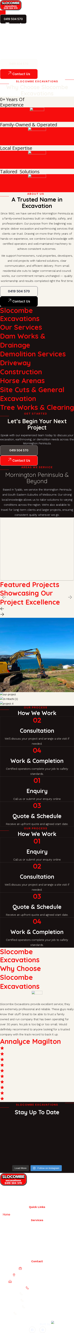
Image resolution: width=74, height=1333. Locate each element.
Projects (53, 1214)
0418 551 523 (43, 1306)
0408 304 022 (44, 1300)
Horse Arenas (37, 1244)
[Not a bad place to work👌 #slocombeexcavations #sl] (37, 1157)
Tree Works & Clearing (37, 1255)
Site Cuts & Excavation (37, 1250)
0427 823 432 (38, 1313)
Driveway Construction (37, 1239)
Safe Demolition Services (37, 1233)
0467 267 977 (45, 1293)
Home (6, 1214)
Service (39, 1214)
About (17, 1214)
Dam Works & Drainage (37, 1227)
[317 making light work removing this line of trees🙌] (37, 1134)
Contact (66, 1214)
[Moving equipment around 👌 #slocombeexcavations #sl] (37, 1147)
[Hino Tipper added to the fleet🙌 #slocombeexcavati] (37, 1122)
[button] (3, 13)
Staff (28, 1214)
